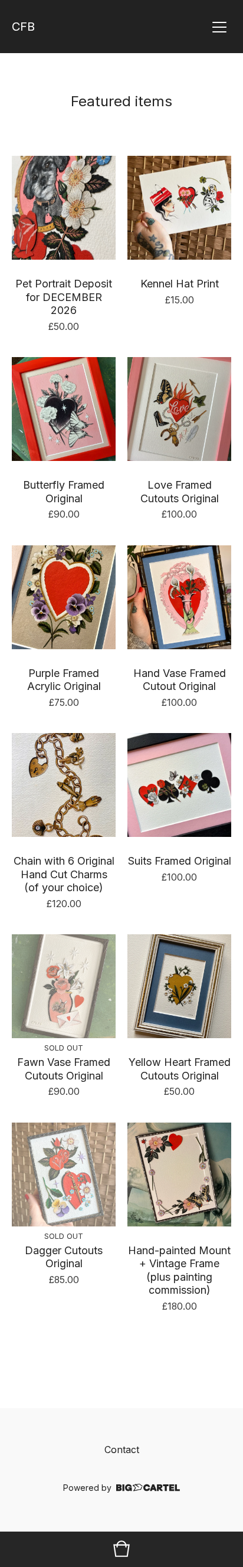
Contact (121, 1449)
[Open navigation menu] (219, 26)
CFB (23, 26)
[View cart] (121, 1549)
